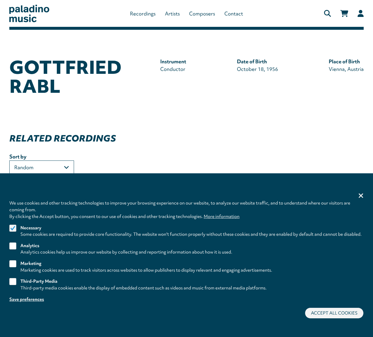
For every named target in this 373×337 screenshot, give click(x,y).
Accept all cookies (334, 313)
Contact (233, 13)
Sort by (18, 156)
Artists (172, 13)
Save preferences (26, 299)
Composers (202, 13)
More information (222, 216)
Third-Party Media (38, 281)
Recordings (143, 13)
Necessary (30, 228)
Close (361, 196)
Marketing (30, 263)
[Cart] (344, 14)
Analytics (29, 245)
